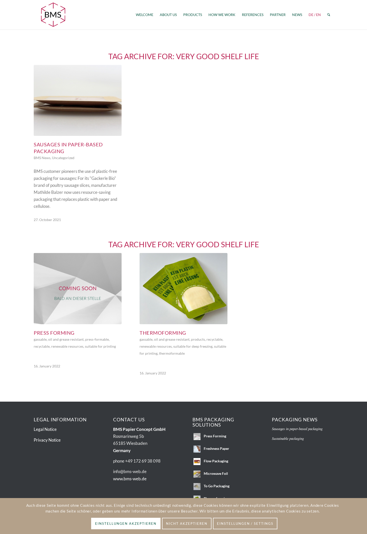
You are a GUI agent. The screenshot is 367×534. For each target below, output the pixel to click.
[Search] (328, 14)
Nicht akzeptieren (186, 524)
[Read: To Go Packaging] (196, 486)
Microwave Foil (216, 473)
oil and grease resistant (66, 339)
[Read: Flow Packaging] (196, 461)
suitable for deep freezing (192, 346)
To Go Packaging (216, 486)
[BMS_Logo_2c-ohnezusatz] (53, 14)
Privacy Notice (47, 440)
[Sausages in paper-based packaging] (78, 100)
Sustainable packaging (288, 438)
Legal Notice (45, 429)
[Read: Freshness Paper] (196, 449)
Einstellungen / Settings (245, 524)
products (198, 339)
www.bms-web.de (130, 478)
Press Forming (54, 333)
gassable (40, 339)
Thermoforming (163, 333)
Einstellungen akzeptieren (126, 524)
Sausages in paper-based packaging (297, 428)
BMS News (42, 158)
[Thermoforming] (183, 288)
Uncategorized (63, 158)
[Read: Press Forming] (196, 436)
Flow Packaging (216, 461)
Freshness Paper (216, 448)
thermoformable (172, 353)
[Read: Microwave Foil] (196, 474)
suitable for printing (100, 346)
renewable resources (67, 346)
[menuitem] (145, 14)
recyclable (42, 346)
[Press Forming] (78, 288)
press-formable (97, 339)
